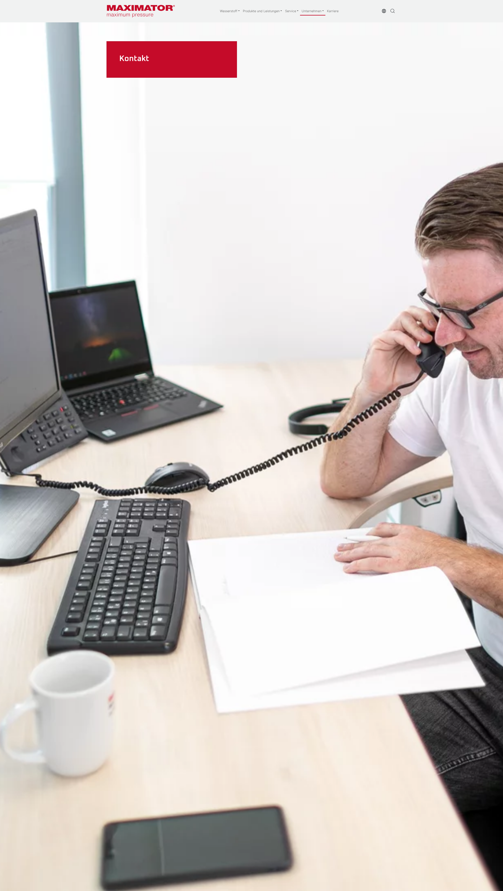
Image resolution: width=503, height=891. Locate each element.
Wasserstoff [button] (228, 11)
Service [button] (290, 11)
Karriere (333, 11)
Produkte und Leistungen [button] (261, 11)
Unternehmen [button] (311, 11)
